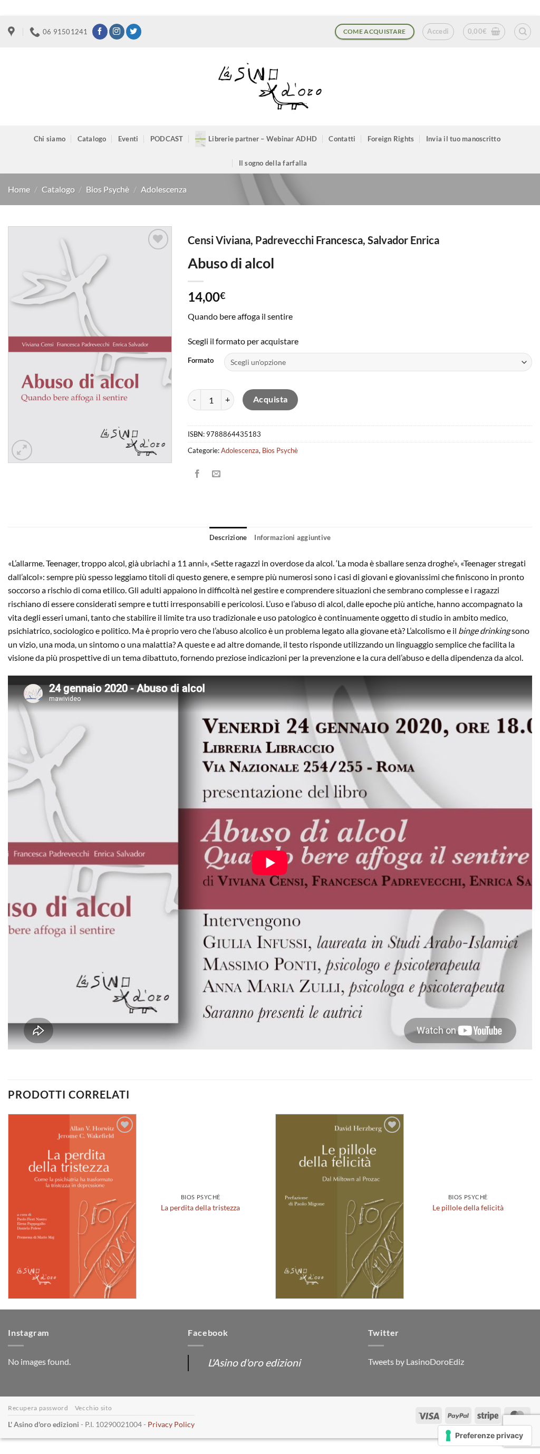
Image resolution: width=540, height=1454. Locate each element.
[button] (438, 31)
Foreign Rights (391, 138)
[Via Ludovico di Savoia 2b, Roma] (12, 32)
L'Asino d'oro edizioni (254, 1362)
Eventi (128, 138)
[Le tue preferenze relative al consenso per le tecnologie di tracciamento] (485, 1436)
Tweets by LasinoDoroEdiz (416, 1361)
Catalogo (92, 138)
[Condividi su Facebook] (197, 474)
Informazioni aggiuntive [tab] (292, 537)
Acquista (270, 399)
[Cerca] (522, 31)
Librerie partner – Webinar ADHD (262, 138)
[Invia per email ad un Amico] (216, 474)
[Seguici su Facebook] (100, 32)
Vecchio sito (93, 1408)
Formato (201, 360)
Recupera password (38, 1408)
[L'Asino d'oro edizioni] (270, 86)
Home (19, 189)
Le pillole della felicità (468, 1207)
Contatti (342, 138)
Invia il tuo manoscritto (463, 138)
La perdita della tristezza (200, 1207)
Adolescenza (164, 189)
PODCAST (167, 138)
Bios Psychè (107, 189)
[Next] (531, 1210)
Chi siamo (49, 138)
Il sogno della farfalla (273, 163)
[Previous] (8, 1210)
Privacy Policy (171, 1424)
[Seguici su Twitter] (133, 32)
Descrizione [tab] (228, 537)
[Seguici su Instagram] (116, 32)
